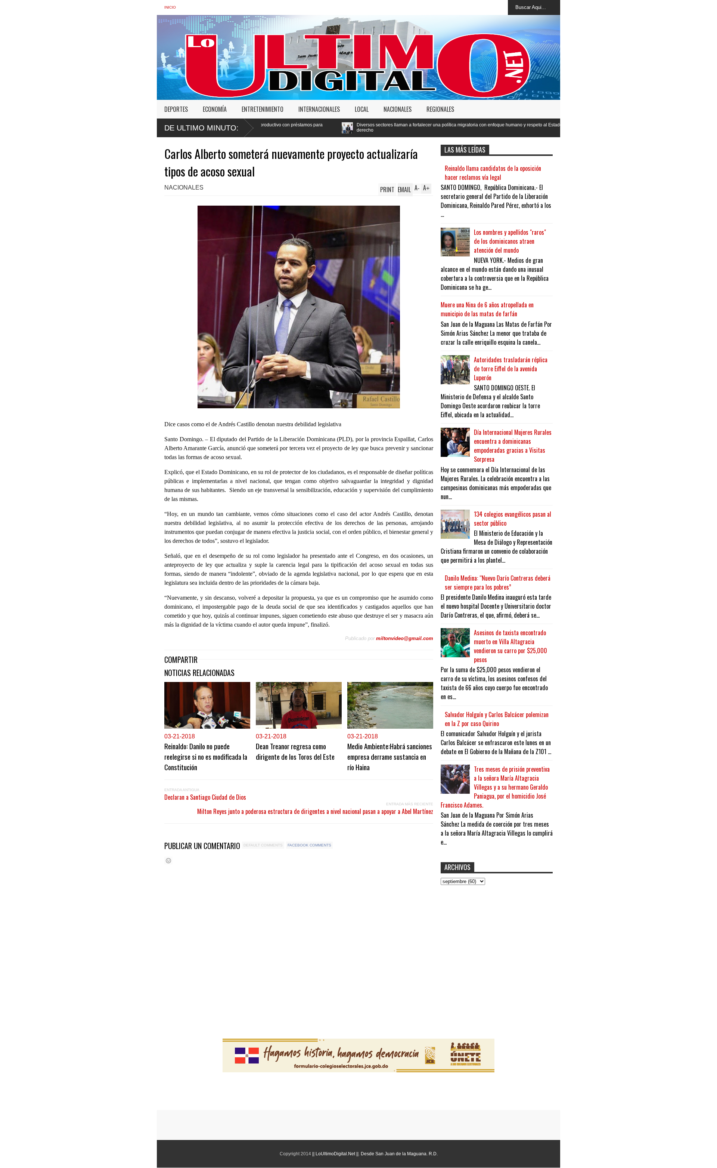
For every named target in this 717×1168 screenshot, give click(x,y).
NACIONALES (398, 109)
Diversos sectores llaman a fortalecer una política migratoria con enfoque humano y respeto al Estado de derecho (369, 127)
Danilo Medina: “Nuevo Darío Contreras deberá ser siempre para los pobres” (497, 582)
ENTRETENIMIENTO (262, 109)
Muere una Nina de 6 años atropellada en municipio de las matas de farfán (487, 309)
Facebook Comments (309, 845)
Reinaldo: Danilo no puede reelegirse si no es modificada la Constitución (205, 756)
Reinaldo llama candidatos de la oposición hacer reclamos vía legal (493, 173)
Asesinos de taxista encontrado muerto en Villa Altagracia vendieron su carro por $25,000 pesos (510, 646)
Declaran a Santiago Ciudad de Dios (205, 797)
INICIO (170, 7)
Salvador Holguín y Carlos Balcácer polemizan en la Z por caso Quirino (497, 719)
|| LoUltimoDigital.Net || (335, 1153)
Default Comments (263, 845)
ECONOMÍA (215, 109)
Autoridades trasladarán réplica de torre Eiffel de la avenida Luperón (510, 368)
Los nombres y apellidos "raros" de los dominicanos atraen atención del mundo (510, 241)
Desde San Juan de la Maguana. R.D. (399, 1153)
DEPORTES (176, 109)
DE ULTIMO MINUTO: (201, 128)
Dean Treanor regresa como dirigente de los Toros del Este (295, 751)
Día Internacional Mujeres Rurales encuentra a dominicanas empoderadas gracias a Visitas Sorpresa (513, 446)
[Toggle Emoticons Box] (168, 860)
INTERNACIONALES (319, 109)
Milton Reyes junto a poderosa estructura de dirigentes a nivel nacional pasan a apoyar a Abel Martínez (315, 811)
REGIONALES (440, 109)
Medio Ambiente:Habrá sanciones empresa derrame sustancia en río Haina (389, 756)
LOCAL (362, 109)
